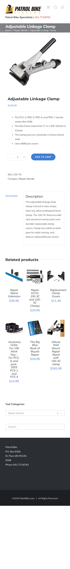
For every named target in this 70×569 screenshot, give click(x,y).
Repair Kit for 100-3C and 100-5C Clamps (35, 297)
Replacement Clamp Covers (58, 293)
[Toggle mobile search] (55, 7)
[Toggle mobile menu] (63, 7)
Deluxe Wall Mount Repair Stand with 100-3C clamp (56, 353)
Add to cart (43, 157)
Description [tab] (12, 195)
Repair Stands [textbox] (33, 413)
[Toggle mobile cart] (48, 7)
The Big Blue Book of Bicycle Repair (35, 348)
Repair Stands (26, 178)
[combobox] (35, 413)
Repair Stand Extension (14, 293)
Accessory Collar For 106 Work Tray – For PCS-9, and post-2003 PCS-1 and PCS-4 (14, 359)
